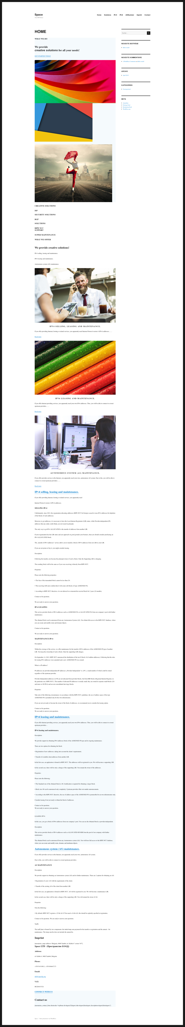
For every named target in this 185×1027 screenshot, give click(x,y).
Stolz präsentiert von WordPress (48, 1018)
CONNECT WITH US (44, 991)
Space (39, 14)
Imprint (139, 15)
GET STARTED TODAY (43, 56)
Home (99, 15)
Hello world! (126, 47)
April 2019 (126, 75)
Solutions (107, 15)
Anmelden (125, 103)
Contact (147, 15)
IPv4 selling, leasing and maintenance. (57, 492)
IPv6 (121, 15)
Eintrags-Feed (126, 105)
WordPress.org (126, 109)
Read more (38, 337)
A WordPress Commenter (129, 61)
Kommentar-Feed (127, 107)
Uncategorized (127, 89)
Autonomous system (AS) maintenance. (57, 849)
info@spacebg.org (40, 976)
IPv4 (115, 15)
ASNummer (130, 15)
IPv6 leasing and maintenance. (52, 717)
